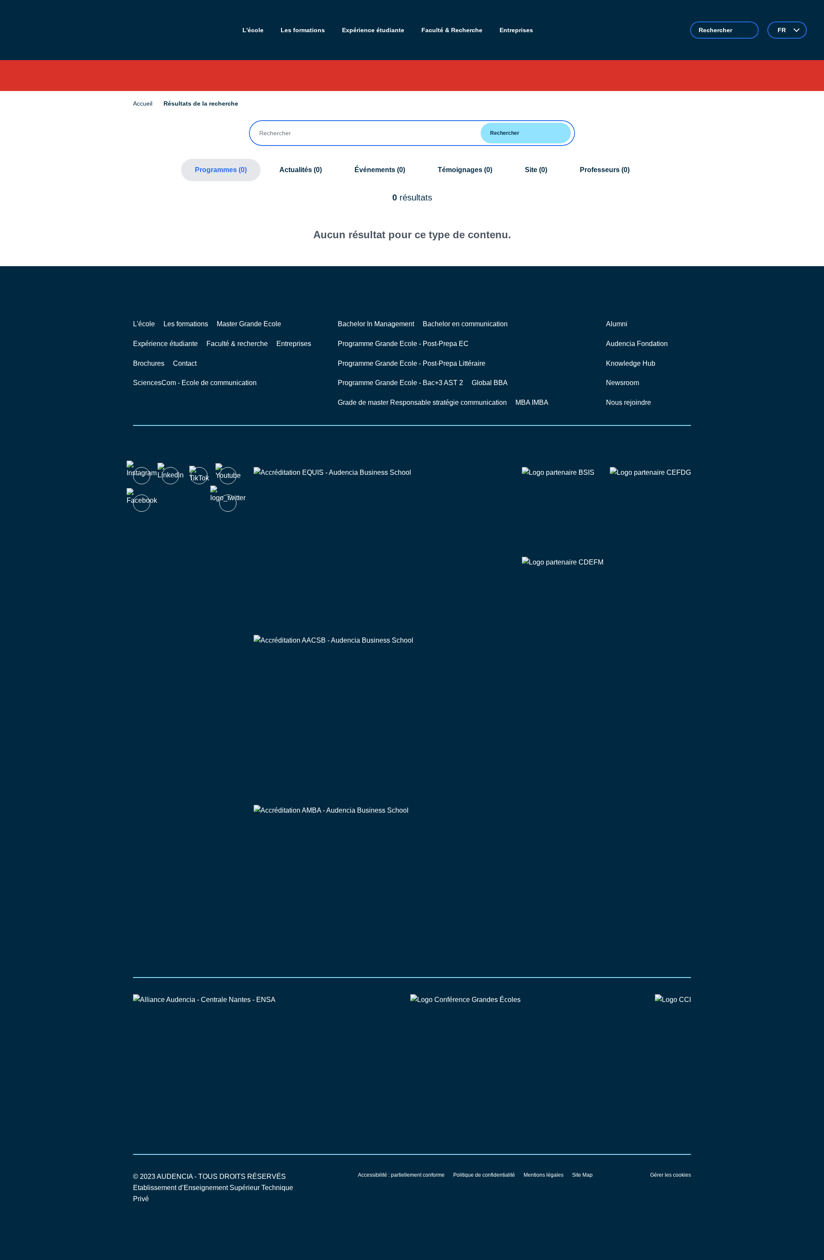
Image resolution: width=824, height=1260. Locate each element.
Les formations (186, 324)
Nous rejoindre (628, 402)
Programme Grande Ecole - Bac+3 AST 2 (400, 382)
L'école (144, 324)
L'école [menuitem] (253, 30)
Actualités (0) (300, 169)
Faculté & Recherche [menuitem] (451, 30)
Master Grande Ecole (249, 324)
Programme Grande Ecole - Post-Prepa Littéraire (411, 363)
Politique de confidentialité (484, 1175)
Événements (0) (379, 169)
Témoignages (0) (465, 169)
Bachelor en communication (465, 324)
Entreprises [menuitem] (516, 30)
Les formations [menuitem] (303, 30)
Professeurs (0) (605, 169)
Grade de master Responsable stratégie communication (422, 402)
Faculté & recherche (237, 343)
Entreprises (293, 343)
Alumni (616, 324)
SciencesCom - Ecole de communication (195, 382)
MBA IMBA (531, 402)
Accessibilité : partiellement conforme (401, 1175)
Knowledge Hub (630, 363)
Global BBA (490, 382)
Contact (185, 363)
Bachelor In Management (376, 324)
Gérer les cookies (670, 1175)
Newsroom (622, 382)
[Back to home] (51, 30)
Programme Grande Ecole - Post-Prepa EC (403, 343)
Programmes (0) (221, 169)
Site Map (582, 1175)
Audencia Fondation (637, 343)
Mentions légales (543, 1175)
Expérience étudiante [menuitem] (373, 30)
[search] (724, 30)
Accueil (142, 103)
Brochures (148, 363)
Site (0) (536, 169)
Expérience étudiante (165, 343)
